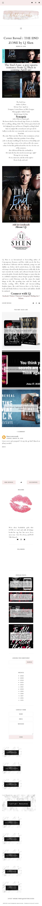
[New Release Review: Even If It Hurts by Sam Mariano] (21, 601)
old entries (33, 482)
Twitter (12, 296)
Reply (4, 447)
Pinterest (19, 296)
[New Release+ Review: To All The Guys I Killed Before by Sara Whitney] (21, 648)
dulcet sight (34, 903)
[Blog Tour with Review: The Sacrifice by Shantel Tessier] (21, 590)
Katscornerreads (12, 436)
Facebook (5, 296)
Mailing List (35, 296)
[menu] (3, 2)
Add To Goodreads (21, 224)
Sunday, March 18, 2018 (15, 438)
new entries (9, 482)
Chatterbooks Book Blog (15, 903)
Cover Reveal (7, 303)
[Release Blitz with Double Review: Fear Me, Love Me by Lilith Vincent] (21, 622)
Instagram (26, 296)
